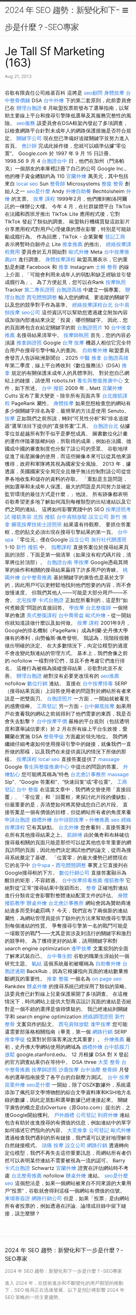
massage (109, 759)
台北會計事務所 (88, 774)
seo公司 (31, 312)
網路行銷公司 (47, 1198)
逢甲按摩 (81, 948)
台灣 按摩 (73, 342)
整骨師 (57, 183)
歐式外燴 (79, 252)
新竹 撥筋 (27, 547)
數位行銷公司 (74, 873)
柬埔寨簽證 (17, 1198)
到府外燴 (108, 1115)
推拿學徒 (15, 1039)
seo (115, 820)
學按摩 (81, 562)
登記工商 (115, 236)
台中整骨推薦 (37, 577)
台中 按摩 (118, 1077)
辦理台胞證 (29, 108)
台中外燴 (54, 100)
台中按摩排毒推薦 (82, 880)
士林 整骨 (106, 267)
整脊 (91, 888)
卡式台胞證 (51, 600)
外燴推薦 (99, 820)
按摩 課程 (44, 199)
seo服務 (25, 123)
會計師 (29, 146)
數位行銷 (37, 683)
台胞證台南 (59, 562)
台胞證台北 (105, 426)
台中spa (41, 865)
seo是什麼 (38, 191)
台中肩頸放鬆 (72, 517)
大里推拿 (77, 1130)
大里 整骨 (109, 1062)
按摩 (10, 418)
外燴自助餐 (78, 191)
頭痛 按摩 (53, 1145)
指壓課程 (61, 547)
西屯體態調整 (42, 297)
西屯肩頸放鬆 (74, 1024)
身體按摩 (114, 93)
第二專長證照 (39, 289)
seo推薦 (110, 676)
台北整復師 (98, 607)
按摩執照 (116, 282)
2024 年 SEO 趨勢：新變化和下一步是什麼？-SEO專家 (64, 18)
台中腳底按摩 (99, 706)
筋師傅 (74, 835)
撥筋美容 (21, 517)
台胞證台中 (54, 161)
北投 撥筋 (44, 517)
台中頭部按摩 (68, 820)
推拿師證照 (29, 342)
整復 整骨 (112, 183)
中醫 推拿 (91, 358)
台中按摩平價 (52, 721)
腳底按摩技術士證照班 (36, 524)
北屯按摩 (26, 600)
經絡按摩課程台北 (92, 305)
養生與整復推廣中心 (100, 380)
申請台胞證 (17, 820)
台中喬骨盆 (71, 615)
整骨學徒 (54, 736)
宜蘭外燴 (76, 176)
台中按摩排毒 (98, 683)
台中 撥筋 (53, 388)
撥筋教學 (114, 880)
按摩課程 (26, 759)
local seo (27, 183)
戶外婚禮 (64, 1115)
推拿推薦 (72, 244)
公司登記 (86, 1115)
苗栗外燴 (15, 1085)
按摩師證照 (44, 1069)
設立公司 (99, 517)
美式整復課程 (42, 615)
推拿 (64, 267)
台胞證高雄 (69, 289)
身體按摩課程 (60, 259)
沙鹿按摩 (69, 1069)
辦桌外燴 (37, 903)
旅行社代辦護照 (109, 539)
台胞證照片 (89, 327)
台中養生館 (59, 956)
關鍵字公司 (29, 138)
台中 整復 (27, 789)
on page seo (107, 979)
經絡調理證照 (98, 1016)
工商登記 (47, 706)
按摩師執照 (76, 335)
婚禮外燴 (42, 820)
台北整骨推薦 (26, 1175)
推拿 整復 (58, 979)
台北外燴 (69, 827)
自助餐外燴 (95, 350)
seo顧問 (93, 93)
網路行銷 (102, 1032)
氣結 (37, 963)
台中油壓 (90, 1069)
